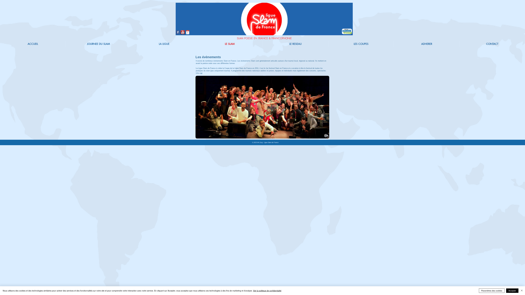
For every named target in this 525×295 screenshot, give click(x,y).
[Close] (521, 290)
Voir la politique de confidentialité (267, 290)
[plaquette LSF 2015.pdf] (188, 32)
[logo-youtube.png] (183, 32)
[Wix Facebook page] (178, 32)
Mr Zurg (260, 142)
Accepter (512, 290)
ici (201, 73)
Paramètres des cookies (491, 290)
